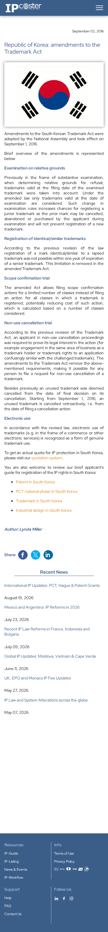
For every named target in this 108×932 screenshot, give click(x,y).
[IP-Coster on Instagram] (71, 898)
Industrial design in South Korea (43, 510)
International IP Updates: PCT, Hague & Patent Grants (52, 585)
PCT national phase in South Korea (46, 491)
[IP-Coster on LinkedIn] (56, 898)
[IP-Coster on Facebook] (64, 898)
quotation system (46, 457)
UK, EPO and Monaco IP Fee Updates (37, 678)
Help (8, 898)
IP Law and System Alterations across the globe (46, 700)
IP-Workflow (13, 877)
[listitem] (54, 591)
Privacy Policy (64, 861)
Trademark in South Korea (39, 500)
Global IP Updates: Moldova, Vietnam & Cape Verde (50, 656)
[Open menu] (99, 7)
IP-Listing (11, 861)
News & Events (15, 869)
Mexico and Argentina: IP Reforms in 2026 (41, 607)
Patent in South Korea (35, 481)
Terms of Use (64, 853)
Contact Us (12, 914)
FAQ (7, 906)
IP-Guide (11, 853)
